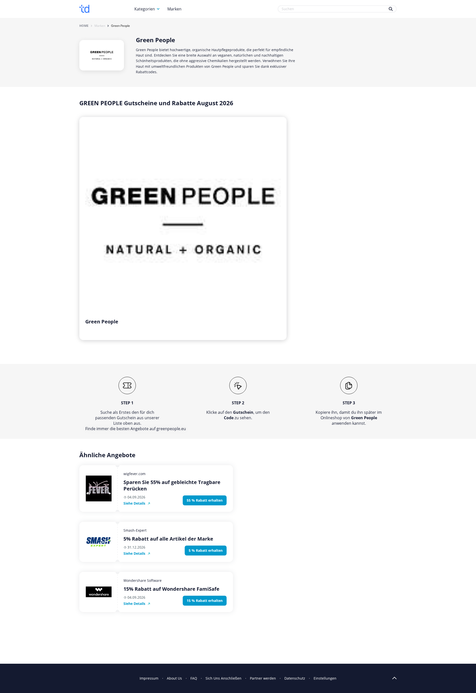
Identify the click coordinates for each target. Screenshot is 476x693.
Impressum (149, 678)
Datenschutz (294, 678)
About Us (174, 678)
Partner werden (263, 678)
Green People (120, 26)
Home (84, 26)
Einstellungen (325, 678)
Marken (174, 9)
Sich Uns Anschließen (223, 678)
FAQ (193, 678)
